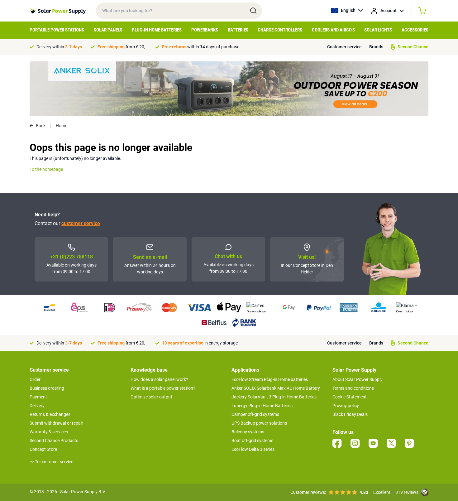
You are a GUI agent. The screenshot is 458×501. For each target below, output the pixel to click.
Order (35, 379)
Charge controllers (280, 30)
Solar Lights (378, 30)
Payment (38, 396)
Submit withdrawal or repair (56, 423)
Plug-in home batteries (157, 30)
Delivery (37, 405)
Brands (376, 46)
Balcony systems (247, 431)
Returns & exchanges (50, 414)
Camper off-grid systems (255, 414)
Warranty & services (49, 431)
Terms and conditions (353, 388)
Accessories (415, 30)
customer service (80, 223)
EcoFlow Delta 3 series (252, 449)
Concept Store (43, 449)
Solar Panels (108, 30)
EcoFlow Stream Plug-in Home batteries (269, 379)
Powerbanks (204, 30)
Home (61, 125)
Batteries (238, 30)
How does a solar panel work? (159, 379)
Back (40, 125)
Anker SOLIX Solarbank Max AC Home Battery (275, 388)
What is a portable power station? (163, 388)
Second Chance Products (54, 440)
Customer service (344, 46)
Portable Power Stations (57, 30)
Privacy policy (345, 405)
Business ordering (47, 388)
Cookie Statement (349, 396)
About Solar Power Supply (357, 379)
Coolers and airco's (333, 30)
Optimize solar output (151, 396)
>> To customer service (51, 461)
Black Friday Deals (350, 414)
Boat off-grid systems (252, 440)
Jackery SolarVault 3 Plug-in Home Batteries (274, 396)
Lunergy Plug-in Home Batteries (262, 405)
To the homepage (46, 169)
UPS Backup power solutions (259, 423)
